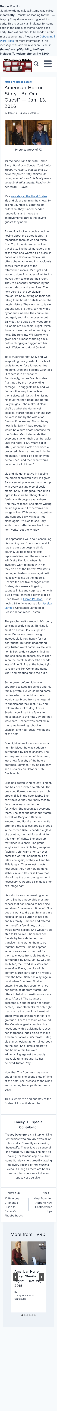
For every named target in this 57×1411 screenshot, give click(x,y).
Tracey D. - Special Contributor (23, 113)
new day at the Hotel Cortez (29, 196)
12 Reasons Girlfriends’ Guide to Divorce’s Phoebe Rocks (14, 1204)
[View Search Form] (36, 64)
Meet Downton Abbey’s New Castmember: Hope (43, 1202)
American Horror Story (19, 82)
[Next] (41, 1277)
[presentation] (29, 1253)
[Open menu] (48, 63)
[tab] (22, 1315)
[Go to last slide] (15, 1277)
